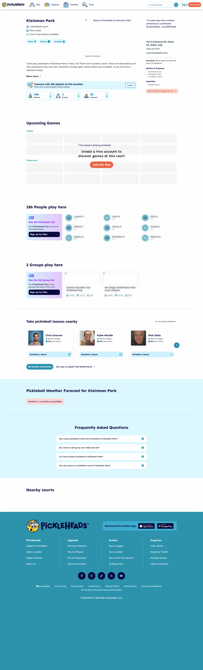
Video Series (156, 546)
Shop (91, 4)
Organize (55, 4)
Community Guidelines (151, 586)
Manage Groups (158, 558)
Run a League (116, 546)
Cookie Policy (94, 586)
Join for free (101, 164)
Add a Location (34, 552)
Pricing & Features (77, 546)
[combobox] (160, 4)
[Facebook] (82, 576)
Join (194, 5)
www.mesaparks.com (157, 52)
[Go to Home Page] (13, 4)
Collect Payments (159, 564)
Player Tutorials (34, 558)
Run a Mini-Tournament (121, 558)
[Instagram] (91, 576)
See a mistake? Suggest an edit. (161, 91)
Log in (184, 5)
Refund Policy (130, 586)
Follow (130, 85)
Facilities (74, 4)
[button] (31, 41)
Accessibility (44, 586)
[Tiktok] (101, 576)
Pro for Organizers (77, 558)
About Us (31, 564)
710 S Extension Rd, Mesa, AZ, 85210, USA (160, 43)
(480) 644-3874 (153, 49)
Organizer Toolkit (159, 552)
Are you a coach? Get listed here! (74, 366)
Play (38, 4)
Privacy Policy (77, 586)
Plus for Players (76, 552)
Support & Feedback (36, 546)
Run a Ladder (116, 552)
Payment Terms (112, 586)
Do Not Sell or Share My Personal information (101, 590)
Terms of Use (60, 586)
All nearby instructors (39, 366)
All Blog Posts (116, 564)
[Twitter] (111, 576)
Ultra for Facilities (77, 564)
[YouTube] (121, 576)
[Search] (176, 5)
